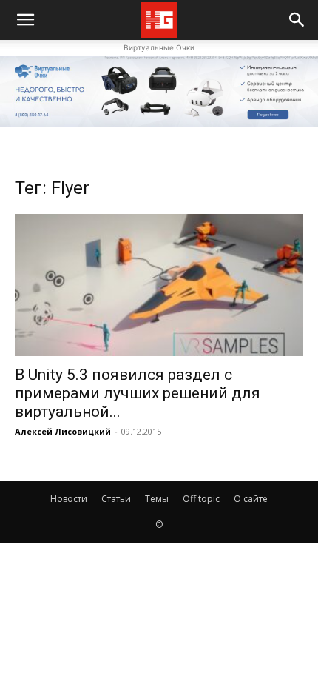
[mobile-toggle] (25, 20)
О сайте (251, 498)
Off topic (201, 498)
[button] (297, 20)
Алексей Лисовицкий (63, 431)
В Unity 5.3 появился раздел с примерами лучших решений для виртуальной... (137, 393)
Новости (68, 498)
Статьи (116, 498)
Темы (157, 498)
